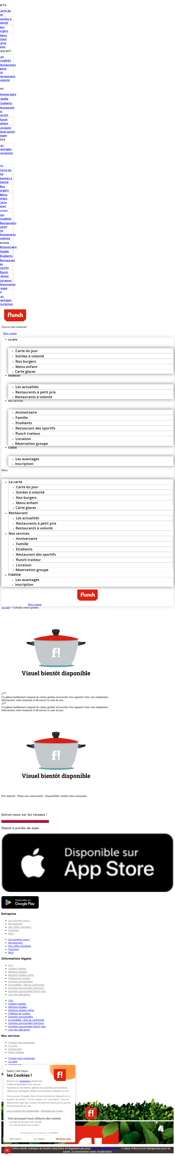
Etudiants (24, 423)
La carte (12, 339)
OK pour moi (63, 1138)
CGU (10, 965)
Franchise (13, 930)
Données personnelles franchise (26, 988)
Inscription (24, 463)
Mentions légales (17, 971)
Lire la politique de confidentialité (23, 1111)
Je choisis (39, 1138)
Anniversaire (26, 412)
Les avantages (27, 459)
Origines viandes (17, 968)
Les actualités (27, 387)
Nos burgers (26, 361)
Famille (22, 417)
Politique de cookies (19, 978)
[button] (87, 470)
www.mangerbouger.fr (105, 1148)
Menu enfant (26, 366)
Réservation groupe (31, 443)
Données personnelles (20, 981)
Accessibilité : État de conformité (26, 984)
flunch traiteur (28, 433)
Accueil (5, 607)
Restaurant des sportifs (35, 428)
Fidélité (12, 447)
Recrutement (15, 923)
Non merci (15, 1138)
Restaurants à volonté (33, 397)
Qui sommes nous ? (19, 920)
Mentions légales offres (21, 975)
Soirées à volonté (30, 356)
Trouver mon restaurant (21, 1042)
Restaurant (14, 375)
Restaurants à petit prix (36, 392)
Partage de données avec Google (26, 1121)
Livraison (23, 438)
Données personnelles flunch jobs (27, 991)
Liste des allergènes (19, 994)
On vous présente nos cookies (24, 1125)
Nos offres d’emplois (19, 927)
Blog (10, 933)
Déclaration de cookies (52, 1111)
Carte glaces (25, 371)
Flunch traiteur (16, 1052)
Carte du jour (27, 350)
